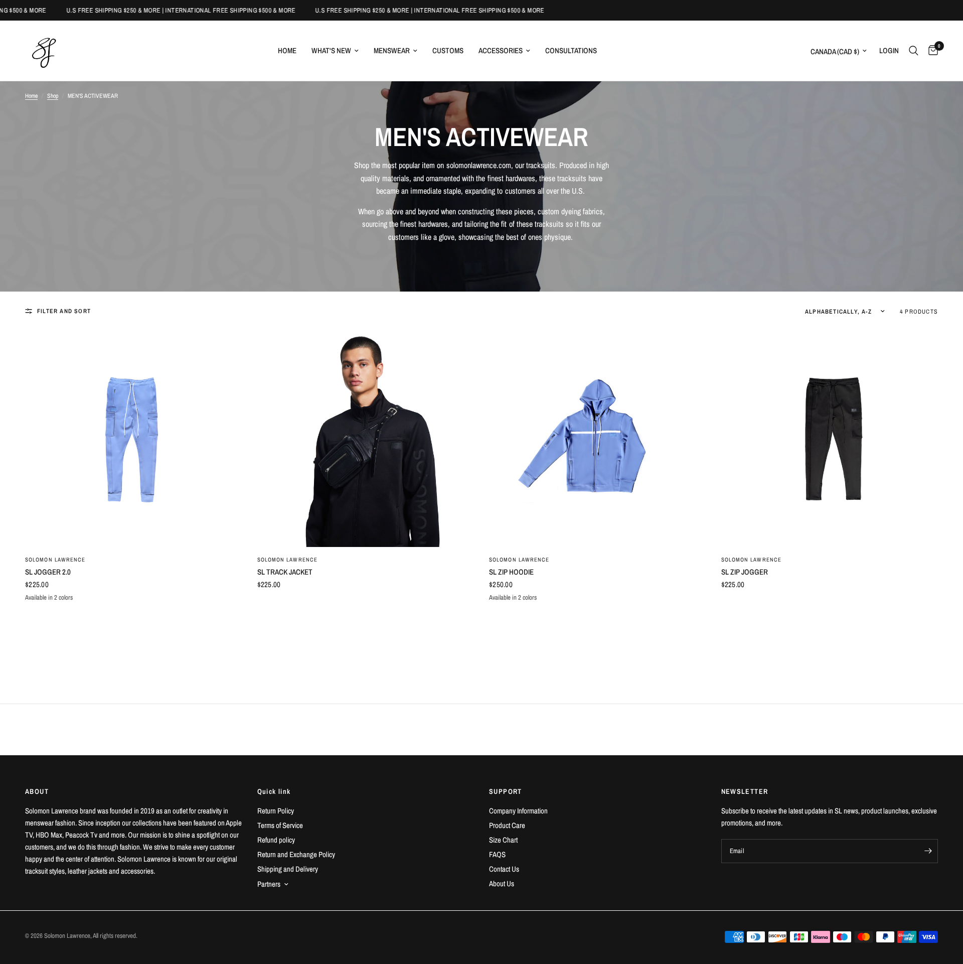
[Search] (913, 51)
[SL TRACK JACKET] (365, 438)
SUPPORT (505, 791)
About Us (501, 883)
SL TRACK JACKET (284, 572)
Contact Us (504, 869)
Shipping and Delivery (287, 869)
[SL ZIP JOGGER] (829, 438)
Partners (268, 884)
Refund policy (276, 840)
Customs (447, 50)
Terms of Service (280, 825)
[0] (930, 51)
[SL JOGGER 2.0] (133, 438)
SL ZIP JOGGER (744, 572)
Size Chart (503, 840)
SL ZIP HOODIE (511, 572)
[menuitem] (287, 51)
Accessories (500, 50)
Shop (52, 96)
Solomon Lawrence (55, 559)
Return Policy (275, 810)
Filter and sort (64, 311)
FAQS (497, 854)
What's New (331, 50)
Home (287, 50)
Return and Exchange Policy (296, 854)
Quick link (274, 791)
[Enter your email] (928, 851)
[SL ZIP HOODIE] (597, 438)
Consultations (571, 50)
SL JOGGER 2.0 (48, 572)
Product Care (507, 825)
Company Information (518, 810)
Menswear (392, 50)
